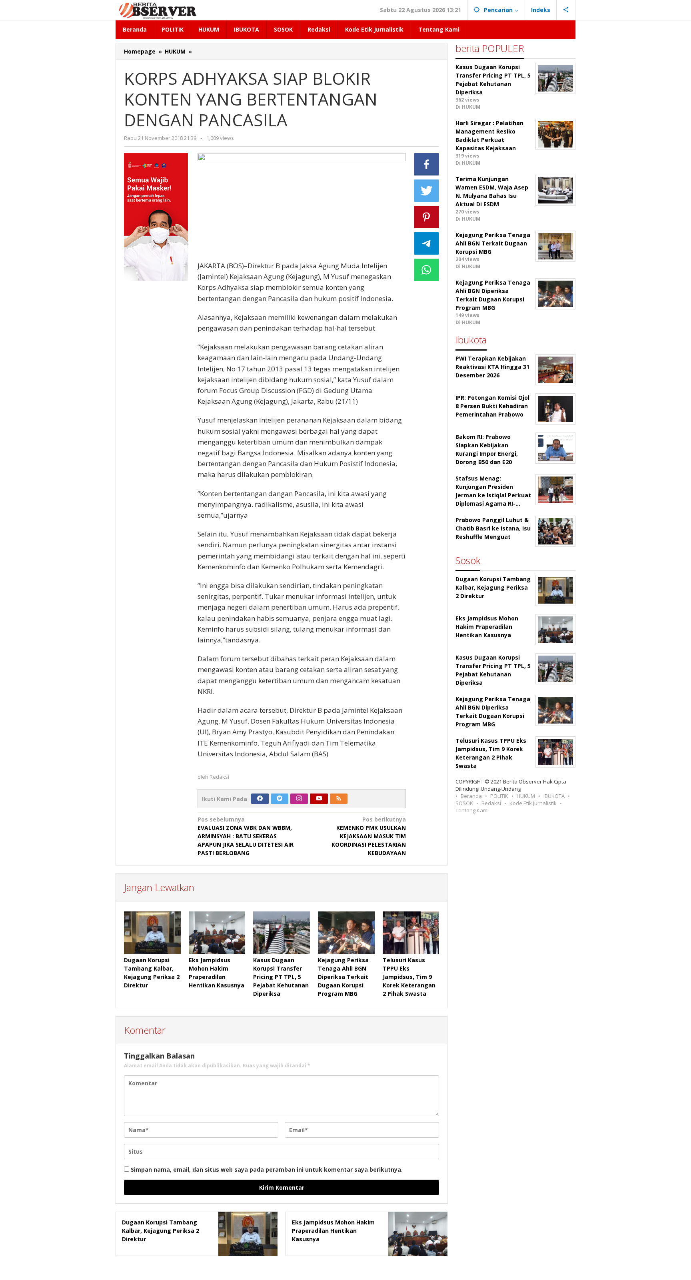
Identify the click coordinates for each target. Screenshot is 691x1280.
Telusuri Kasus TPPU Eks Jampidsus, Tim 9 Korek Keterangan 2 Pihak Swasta (409, 976)
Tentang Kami (472, 810)
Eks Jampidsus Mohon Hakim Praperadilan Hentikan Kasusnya (333, 1230)
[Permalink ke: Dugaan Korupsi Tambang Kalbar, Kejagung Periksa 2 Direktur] (152, 932)
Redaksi (491, 803)
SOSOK (464, 803)
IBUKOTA (554, 796)
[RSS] (338, 799)
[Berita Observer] (159, 10)
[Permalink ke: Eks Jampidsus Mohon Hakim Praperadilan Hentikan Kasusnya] (217, 932)
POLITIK (499, 796)
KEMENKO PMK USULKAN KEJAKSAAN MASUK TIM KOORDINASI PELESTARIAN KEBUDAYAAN (369, 836)
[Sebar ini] (426, 164)
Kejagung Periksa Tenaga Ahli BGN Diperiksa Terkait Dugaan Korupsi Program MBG (343, 976)
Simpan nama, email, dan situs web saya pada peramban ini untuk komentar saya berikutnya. (267, 1169)
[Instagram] (299, 799)
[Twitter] (279, 799)
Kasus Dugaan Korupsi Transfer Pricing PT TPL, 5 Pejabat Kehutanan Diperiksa (281, 976)
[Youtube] (319, 799)
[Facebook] (260, 799)
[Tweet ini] (426, 190)
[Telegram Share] (426, 243)
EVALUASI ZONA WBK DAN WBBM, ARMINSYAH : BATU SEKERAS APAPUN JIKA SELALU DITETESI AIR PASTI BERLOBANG (246, 836)
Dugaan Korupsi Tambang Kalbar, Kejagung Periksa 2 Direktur (160, 1230)
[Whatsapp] (426, 270)
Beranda (471, 796)
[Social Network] (566, 10)
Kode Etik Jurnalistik (533, 803)
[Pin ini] (426, 217)
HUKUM (526, 796)
